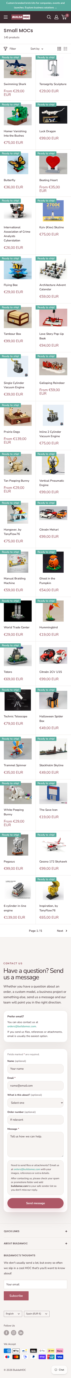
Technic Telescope (15, 716)
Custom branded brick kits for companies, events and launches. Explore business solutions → (35, 5)
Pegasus (9, 861)
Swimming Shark (15, 84)
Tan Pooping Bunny (16, 481)
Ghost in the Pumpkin (47, 581)
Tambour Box (12, 334)
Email (11, 1078)
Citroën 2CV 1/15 (50, 672)
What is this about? (24, 1095)
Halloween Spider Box (51, 718)
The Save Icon (48, 810)
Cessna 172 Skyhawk (53, 861)
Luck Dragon (47, 131)
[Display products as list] (65, 48)
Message (13, 1129)
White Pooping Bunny (14, 812)
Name (16, 1061)
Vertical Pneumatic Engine (51, 483)
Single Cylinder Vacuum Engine (14, 385)
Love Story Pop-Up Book (51, 336)
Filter (13, 49)
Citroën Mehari (49, 529)
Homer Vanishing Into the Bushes (15, 133)
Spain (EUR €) (33, 1313)
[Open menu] (6, 17)
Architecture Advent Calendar (52, 287)
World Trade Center (17, 627)
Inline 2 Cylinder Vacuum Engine (50, 434)
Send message (35, 1203)
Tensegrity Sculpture (52, 84)
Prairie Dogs (12, 432)
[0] (64, 17)
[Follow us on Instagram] (13, 1332)
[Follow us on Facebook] (6, 1332)
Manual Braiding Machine (15, 581)
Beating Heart (48, 180)
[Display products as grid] (59, 48)
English (10, 1313)
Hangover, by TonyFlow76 (12, 532)
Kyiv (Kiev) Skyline (51, 227)
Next (60, 931)
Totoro (8, 672)
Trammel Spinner (15, 765)
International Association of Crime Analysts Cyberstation (17, 234)
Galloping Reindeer (52, 383)
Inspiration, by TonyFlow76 (48, 908)
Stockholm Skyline (51, 765)
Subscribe (16, 1296)
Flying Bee (11, 285)
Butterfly (9, 180)
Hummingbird (48, 627)
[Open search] (49, 17)
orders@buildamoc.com (21, 1026)
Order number (21, 1112)
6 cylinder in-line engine (15, 908)
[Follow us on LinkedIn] (20, 1332)
